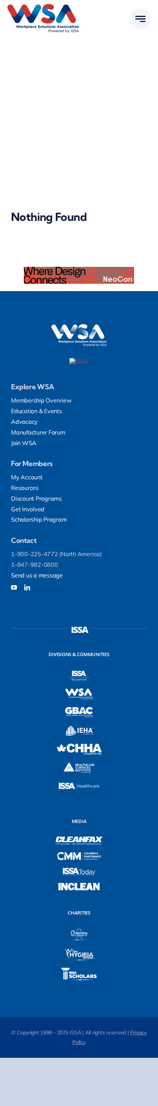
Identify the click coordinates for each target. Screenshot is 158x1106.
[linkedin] (27, 587)
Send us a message (37, 575)
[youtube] (14, 587)
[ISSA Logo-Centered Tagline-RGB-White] (78, 361)
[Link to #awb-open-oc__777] (140, 18)
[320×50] (79, 269)
